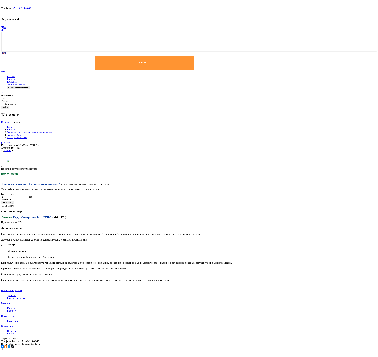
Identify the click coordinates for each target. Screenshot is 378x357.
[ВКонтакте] (2, 346)
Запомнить (10, 104)
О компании (7, 326)
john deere (6, 142)
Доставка (11, 295)
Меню (4, 71)
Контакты (12, 81)
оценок (7, 150)
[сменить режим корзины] (28, 14)
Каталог (11, 79)
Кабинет (11, 311)
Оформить (7, 24)
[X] (12, 346)
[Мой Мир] (9, 346)
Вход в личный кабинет (18, 87)
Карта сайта (13, 321)
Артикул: (5, 148)
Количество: (7, 194)
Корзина (6, 14)
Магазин (5, 303)
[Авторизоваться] (2, 30)
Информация (7, 316)
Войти (5, 107)
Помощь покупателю (11, 290)
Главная (11, 76)
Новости (11, 331)
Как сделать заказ (16, 298)
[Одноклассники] (5, 346)
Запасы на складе (16, 84)
